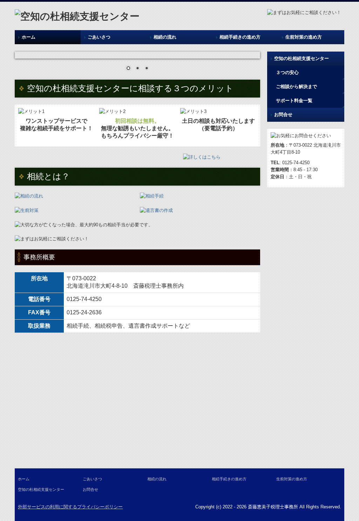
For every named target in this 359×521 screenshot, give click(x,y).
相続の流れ (165, 37)
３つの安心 (287, 72)
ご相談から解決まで (296, 86)
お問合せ (283, 114)
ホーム (28, 37)
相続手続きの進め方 (239, 37)
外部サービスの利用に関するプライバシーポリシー (70, 506)
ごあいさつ (99, 37)
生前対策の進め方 (303, 37)
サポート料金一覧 (294, 100)
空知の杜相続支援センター (301, 58)
